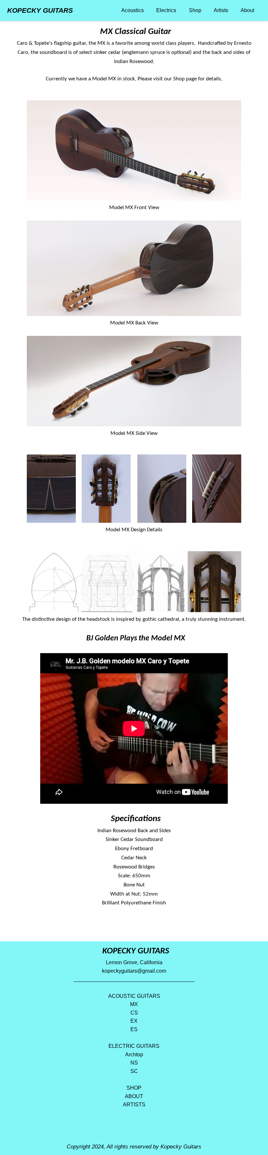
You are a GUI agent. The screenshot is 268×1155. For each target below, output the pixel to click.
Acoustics (132, 10)
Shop (195, 10)
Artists (221, 10)
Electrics (166, 10)
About (247, 10)
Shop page (185, 79)
